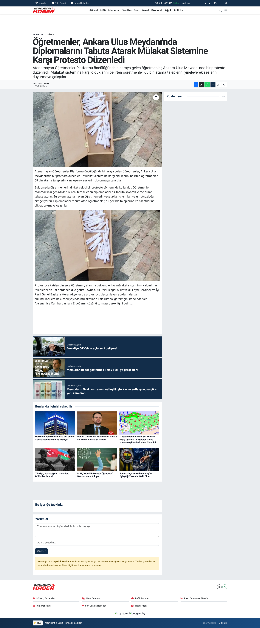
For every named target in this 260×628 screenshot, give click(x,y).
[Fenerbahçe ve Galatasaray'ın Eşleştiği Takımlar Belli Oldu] (139, 459)
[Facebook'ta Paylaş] (196, 84)
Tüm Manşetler (43, 605)
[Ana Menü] (225, 10)
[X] (219, 586)
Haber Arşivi (141, 605)
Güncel (94, 10)
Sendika (127, 10)
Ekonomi (156, 10)
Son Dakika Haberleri (95, 605)
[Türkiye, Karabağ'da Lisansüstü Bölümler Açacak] (55, 459)
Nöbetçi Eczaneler (45, 598)
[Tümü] (223, 96)
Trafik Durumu (142, 598)
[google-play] (137, 613)
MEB (103, 10)
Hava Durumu (93, 598)
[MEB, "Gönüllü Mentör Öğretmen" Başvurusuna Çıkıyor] (97, 459)
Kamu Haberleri (81, 3)
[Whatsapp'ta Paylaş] (207, 84)
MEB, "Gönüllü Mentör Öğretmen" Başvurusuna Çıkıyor (95, 475)
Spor (136, 10)
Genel (145, 10)
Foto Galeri (60, 3)
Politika (178, 10)
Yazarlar (43, 3)
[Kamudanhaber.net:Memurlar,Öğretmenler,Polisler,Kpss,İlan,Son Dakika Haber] (44, 10)
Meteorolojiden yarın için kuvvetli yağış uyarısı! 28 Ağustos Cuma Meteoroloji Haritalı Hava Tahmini (137, 439)
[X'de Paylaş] (201, 84)
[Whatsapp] (224, 586)
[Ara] (220, 10)
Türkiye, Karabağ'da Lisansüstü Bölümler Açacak (52, 475)
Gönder (41, 551)
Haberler (38, 34)
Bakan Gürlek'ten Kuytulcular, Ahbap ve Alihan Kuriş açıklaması (97, 438)
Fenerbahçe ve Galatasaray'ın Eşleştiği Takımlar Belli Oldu (135, 475)
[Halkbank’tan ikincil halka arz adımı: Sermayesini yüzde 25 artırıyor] (55, 422)
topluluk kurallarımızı (64, 561)
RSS (39, 623)
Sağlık (168, 10)
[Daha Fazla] (212, 84)
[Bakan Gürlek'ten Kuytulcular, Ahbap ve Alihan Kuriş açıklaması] (97, 422)
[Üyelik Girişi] (225, 3)
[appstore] (121, 613)
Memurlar (114, 10)
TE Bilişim (222, 623)
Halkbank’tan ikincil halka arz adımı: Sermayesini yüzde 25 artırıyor (55, 438)
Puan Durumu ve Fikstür (196, 598)
